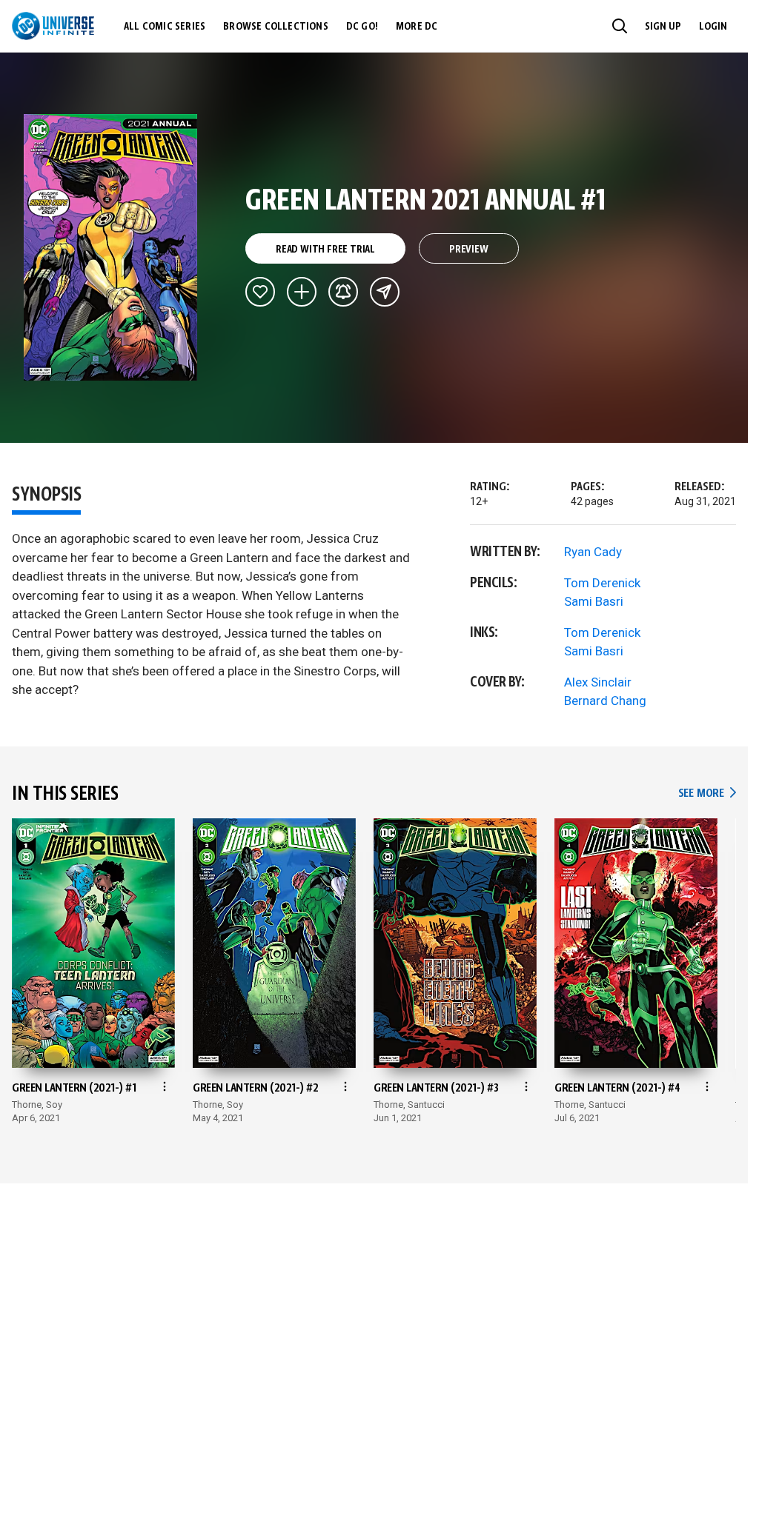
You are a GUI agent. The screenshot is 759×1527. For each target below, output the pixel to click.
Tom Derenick (602, 582)
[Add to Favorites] (260, 292)
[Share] (385, 292)
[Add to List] (301, 292)
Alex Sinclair (598, 682)
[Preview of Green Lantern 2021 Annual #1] (111, 247)
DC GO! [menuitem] (362, 26)
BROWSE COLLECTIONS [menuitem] (275, 26)
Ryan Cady (593, 551)
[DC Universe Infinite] (53, 26)
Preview (468, 249)
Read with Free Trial (325, 249)
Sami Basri (593, 601)
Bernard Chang (605, 700)
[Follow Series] (343, 292)
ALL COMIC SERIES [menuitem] (164, 26)
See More (707, 793)
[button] (620, 26)
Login (713, 26)
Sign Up (663, 26)
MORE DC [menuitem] (416, 26)
